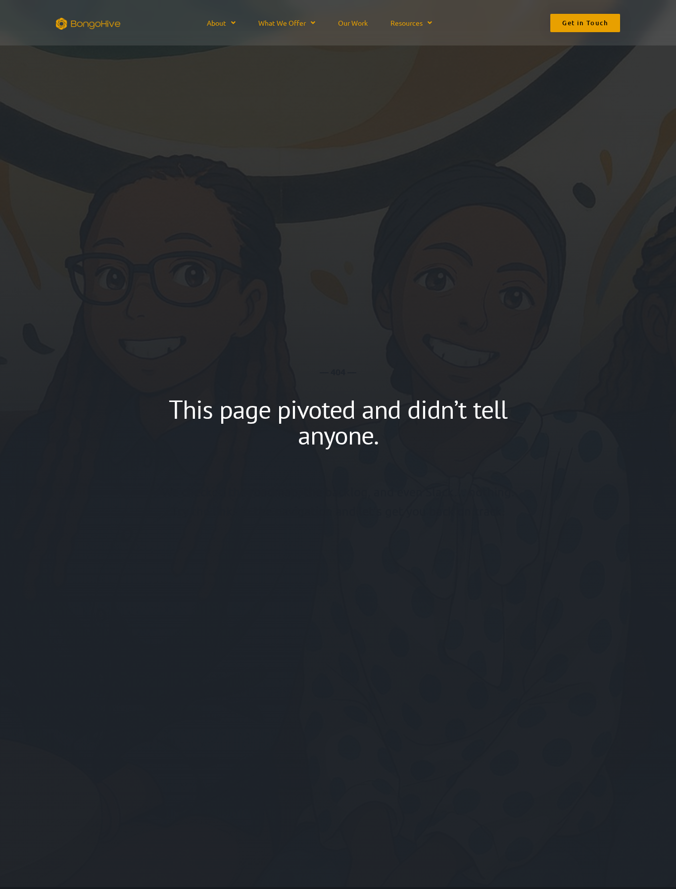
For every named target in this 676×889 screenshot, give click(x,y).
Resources (406, 22)
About (216, 22)
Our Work (353, 22)
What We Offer (282, 22)
